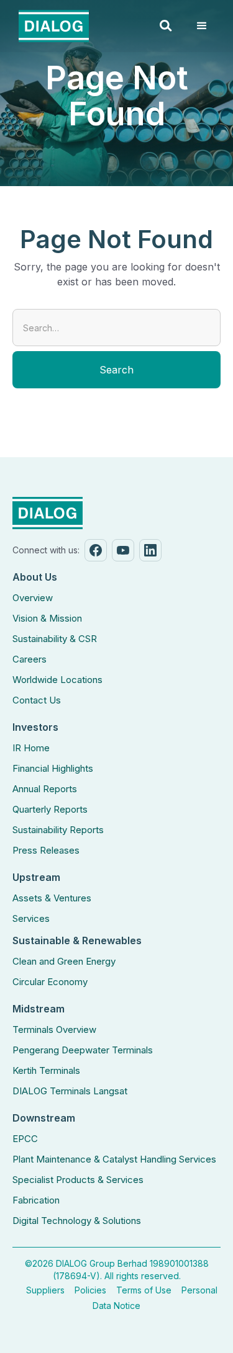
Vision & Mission (47, 618)
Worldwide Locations (57, 679)
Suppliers (45, 1290)
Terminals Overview (54, 1029)
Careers (29, 659)
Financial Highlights (52, 768)
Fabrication (36, 1200)
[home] (50, 26)
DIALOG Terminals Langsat (69, 1091)
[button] (165, 26)
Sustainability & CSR (54, 639)
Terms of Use (143, 1290)
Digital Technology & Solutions (76, 1220)
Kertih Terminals (46, 1070)
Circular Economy (50, 982)
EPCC (25, 1139)
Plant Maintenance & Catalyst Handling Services (114, 1159)
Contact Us (36, 700)
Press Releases (46, 850)
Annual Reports (44, 789)
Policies (90, 1290)
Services (31, 918)
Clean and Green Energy (64, 961)
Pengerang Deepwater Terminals (82, 1050)
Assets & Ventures (51, 898)
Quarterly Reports (50, 809)
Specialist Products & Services (78, 1180)
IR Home (31, 748)
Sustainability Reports (58, 830)
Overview (32, 598)
